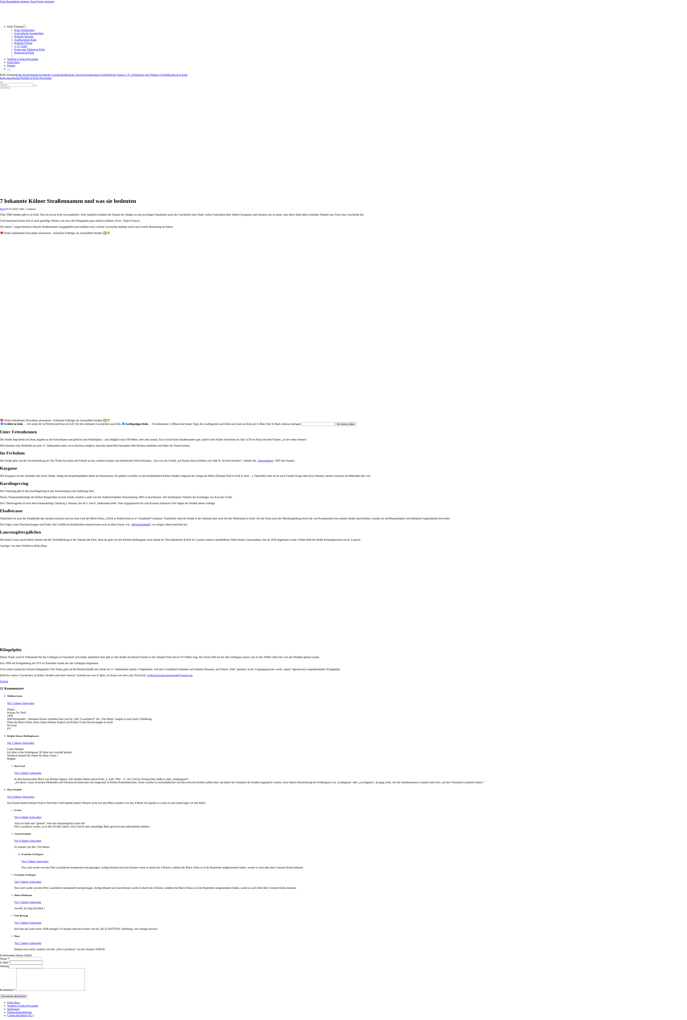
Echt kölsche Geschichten (28, 33)
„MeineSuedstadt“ (140, 524)
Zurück (4, 681)
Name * (4, 958)
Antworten (28, 703)
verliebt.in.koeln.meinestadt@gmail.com (170, 675)
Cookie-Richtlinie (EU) (20, 1015)
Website (4, 966)
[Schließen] (8, 69)
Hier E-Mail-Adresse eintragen (283, 423)
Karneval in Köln (24, 52)
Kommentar (8, 989)
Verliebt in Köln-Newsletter (22, 59)
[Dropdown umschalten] (24, 27)
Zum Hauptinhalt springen (15, 1)
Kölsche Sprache (23, 36)
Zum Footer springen (42, 1)
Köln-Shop (6, 78)
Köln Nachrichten (24, 30)
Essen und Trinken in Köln (29, 49)
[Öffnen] (1, 82)
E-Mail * (5, 962)
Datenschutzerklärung (19, 1012)
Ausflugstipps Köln (25, 39)
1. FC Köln (20, 46)
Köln (2, 209)
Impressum (13, 1009)
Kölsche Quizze (23, 43)
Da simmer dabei (345, 424)
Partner (11, 65)
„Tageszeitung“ (265, 460)
